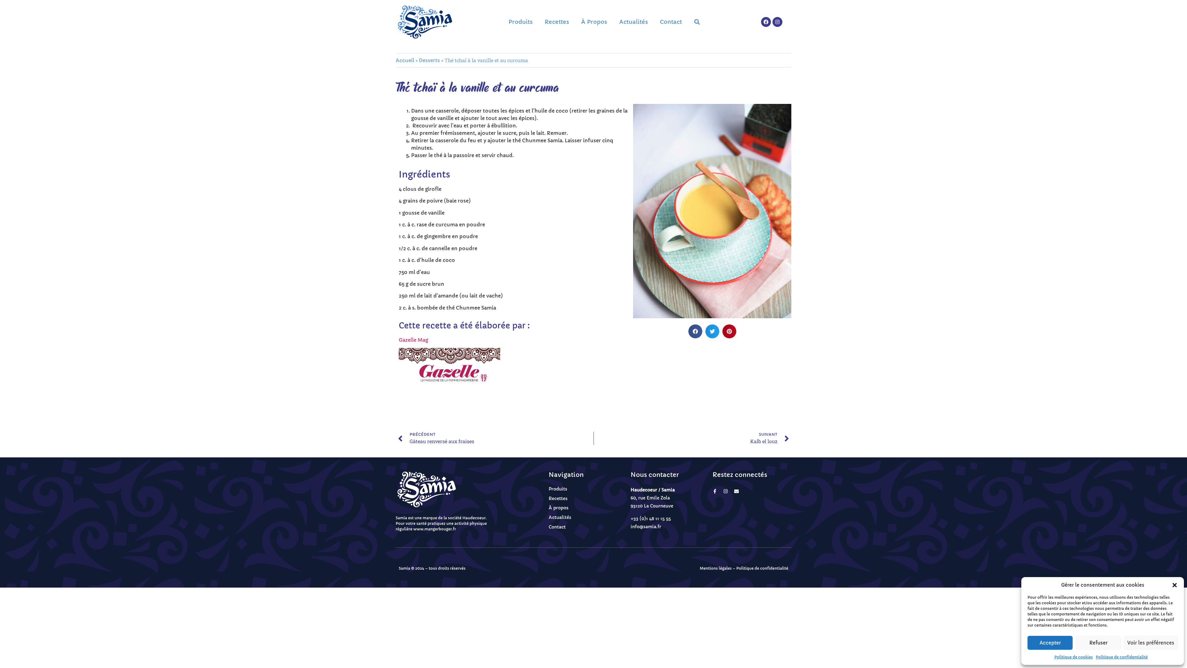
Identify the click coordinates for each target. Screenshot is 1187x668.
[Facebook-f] (715, 491)
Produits (520, 21)
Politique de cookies (1073, 657)
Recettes (557, 21)
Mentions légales (716, 568)
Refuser (1098, 643)
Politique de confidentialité (1122, 657)
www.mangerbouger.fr (434, 529)
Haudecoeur (474, 518)
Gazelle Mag (413, 340)
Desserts (429, 60)
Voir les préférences (1150, 643)
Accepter (1050, 643)
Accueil (405, 60)
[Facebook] (766, 22)
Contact (671, 21)
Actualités (633, 21)
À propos (594, 21)
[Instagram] (777, 22)
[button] (1175, 585)
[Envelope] (736, 491)
